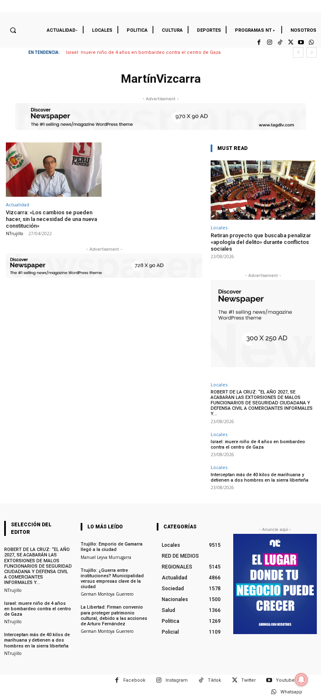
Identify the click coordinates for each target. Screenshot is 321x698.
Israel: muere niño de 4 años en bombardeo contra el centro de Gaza (143, 52)
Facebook (134, 680)
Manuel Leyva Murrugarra (106, 557)
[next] (311, 52)
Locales (219, 227)
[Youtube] (301, 42)
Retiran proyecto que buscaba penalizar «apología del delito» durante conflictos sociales (261, 241)
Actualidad (17, 204)
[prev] (298, 52)
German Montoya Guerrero (107, 594)
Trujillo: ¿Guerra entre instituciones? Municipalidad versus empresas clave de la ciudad (112, 579)
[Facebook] (259, 42)
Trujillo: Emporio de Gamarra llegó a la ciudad (112, 546)
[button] (13, 30)
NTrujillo (14, 233)
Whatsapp (291, 692)
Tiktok (214, 680)
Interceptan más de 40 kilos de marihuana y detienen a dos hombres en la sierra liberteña (259, 477)
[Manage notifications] (301, 679)
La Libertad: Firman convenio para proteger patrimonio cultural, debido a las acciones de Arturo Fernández (114, 615)
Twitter (248, 680)
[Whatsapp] (311, 42)
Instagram (177, 680)
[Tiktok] (280, 42)
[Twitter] (290, 42)
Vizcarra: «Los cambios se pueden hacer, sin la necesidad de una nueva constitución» (51, 218)
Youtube (285, 680)
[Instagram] (269, 42)
